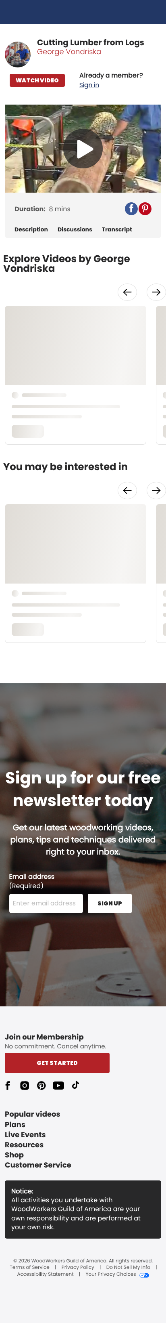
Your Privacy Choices (110, 1274)
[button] (111, 80)
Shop (14, 1155)
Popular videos (32, 1114)
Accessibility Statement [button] (45, 1274)
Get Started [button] (57, 1063)
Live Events (25, 1135)
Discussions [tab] (75, 229)
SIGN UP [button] (110, 903)
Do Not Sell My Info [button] (128, 1267)
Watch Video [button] (37, 80)
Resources (24, 1145)
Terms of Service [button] (29, 1267)
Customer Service (38, 1165)
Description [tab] (31, 229)
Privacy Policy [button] (78, 1267)
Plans (15, 1125)
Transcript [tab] (117, 229)
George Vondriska (69, 52)
